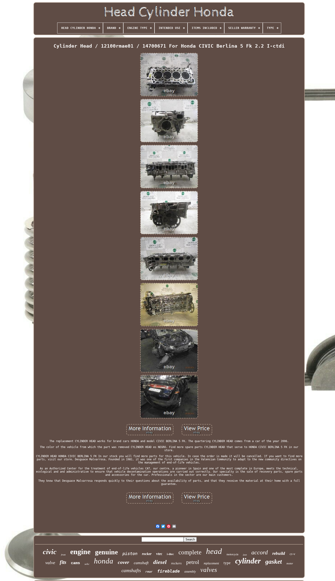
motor (289, 563)
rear (149, 571)
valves (208, 569)
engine (80, 552)
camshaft (141, 563)
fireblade (168, 571)
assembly (190, 571)
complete (189, 552)
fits (63, 562)
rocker (147, 554)
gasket (273, 561)
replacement (211, 563)
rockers (176, 563)
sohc (87, 564)
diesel (160, 562)
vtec (159, 554)
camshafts (131, 570)
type (227, 563)
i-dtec (170, 554)
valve (50, 562)
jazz (245, 554)
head (214, 551)
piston (129, 553)
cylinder (248, 561)
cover (123, 562)
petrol (192, 562)
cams (75, 563)
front (63, 554)
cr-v (292, 554)
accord (259, 552)
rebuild (278, 553)
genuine (106, 552)
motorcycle (232, 554)
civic (50, 552)
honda (103, 561)
